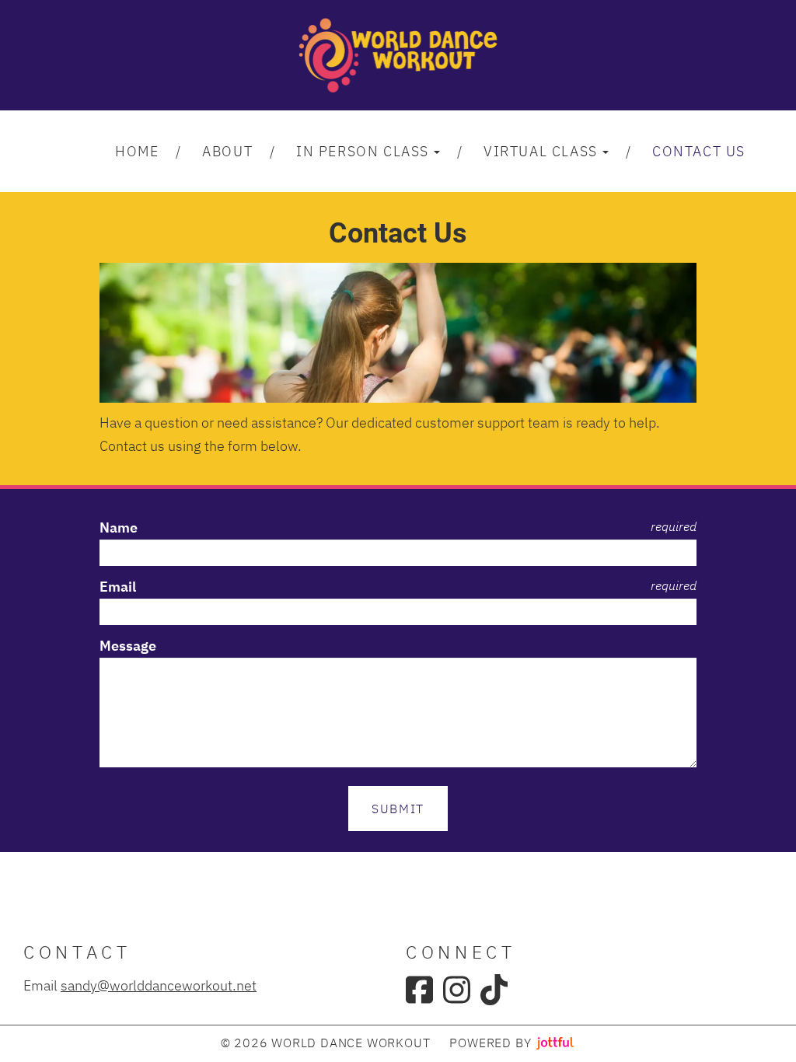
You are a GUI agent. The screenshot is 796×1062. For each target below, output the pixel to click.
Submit (398, 808)
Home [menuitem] (137, 150)
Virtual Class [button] (541, 150)
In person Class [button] (362, 150)
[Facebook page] (419, 989)
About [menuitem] (227, 150)
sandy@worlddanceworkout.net (159, 985)
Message (128, 646)
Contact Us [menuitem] (698, 150)
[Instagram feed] (456, 989)
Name (119, 527)
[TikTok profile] (494, 989)
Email (118, 587)
